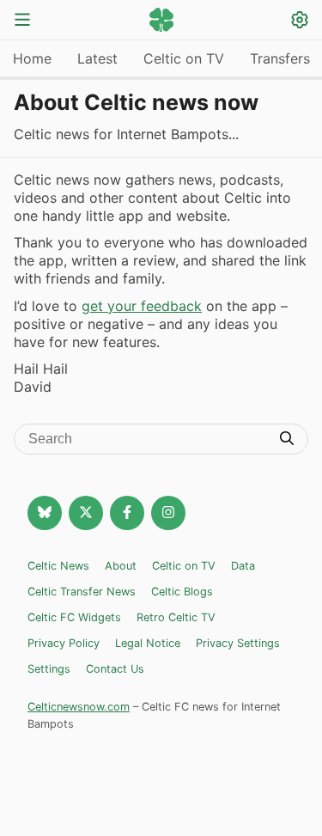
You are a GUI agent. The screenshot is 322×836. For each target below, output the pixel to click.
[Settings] (299, 22)
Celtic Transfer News (81, 591)
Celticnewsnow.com (78, 706)
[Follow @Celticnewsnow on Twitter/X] (86, 513)
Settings (48, 668)
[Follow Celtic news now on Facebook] (127, 513)
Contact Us (115, 668)
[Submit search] (287, 439)
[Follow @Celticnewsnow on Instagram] (168, 513)
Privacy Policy (63, 643)
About (121, 565)
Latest (97, 58)
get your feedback (142, 305)
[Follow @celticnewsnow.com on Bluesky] (45, 513)
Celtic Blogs (182, 591)
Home (32, 58)
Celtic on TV (183, 58)
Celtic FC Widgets (74, 617)
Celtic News (58, 565)
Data (243, 565)
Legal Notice (147, 643)
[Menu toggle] (22, 21)
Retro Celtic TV (176, 617)
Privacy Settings (238, 643)
